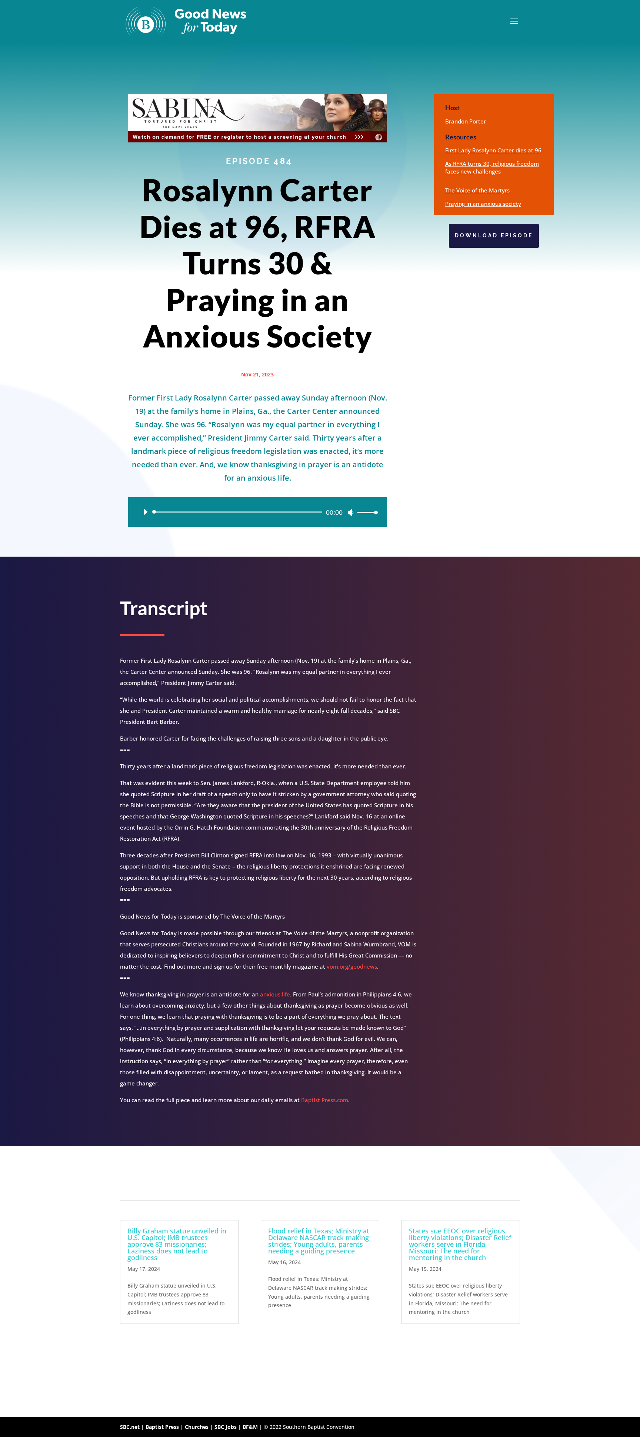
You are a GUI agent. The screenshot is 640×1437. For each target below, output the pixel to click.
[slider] (365, 512)
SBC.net (130, 1426)
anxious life (275, 994)
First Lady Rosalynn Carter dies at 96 (493, 150)
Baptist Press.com (324, 1100)
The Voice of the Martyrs (477, 190)
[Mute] (350, 512)
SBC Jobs (225, 1426)
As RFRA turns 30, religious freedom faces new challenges (492, 167)
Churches (197, 1426)
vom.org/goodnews (352, 966)
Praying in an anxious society (483, 203)
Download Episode (494, 235)
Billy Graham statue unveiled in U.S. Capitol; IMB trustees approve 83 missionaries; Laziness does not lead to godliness (176, 1244)
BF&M (250, 1426)
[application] (257, 512)
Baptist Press (162, 1426)
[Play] (145, 512)
